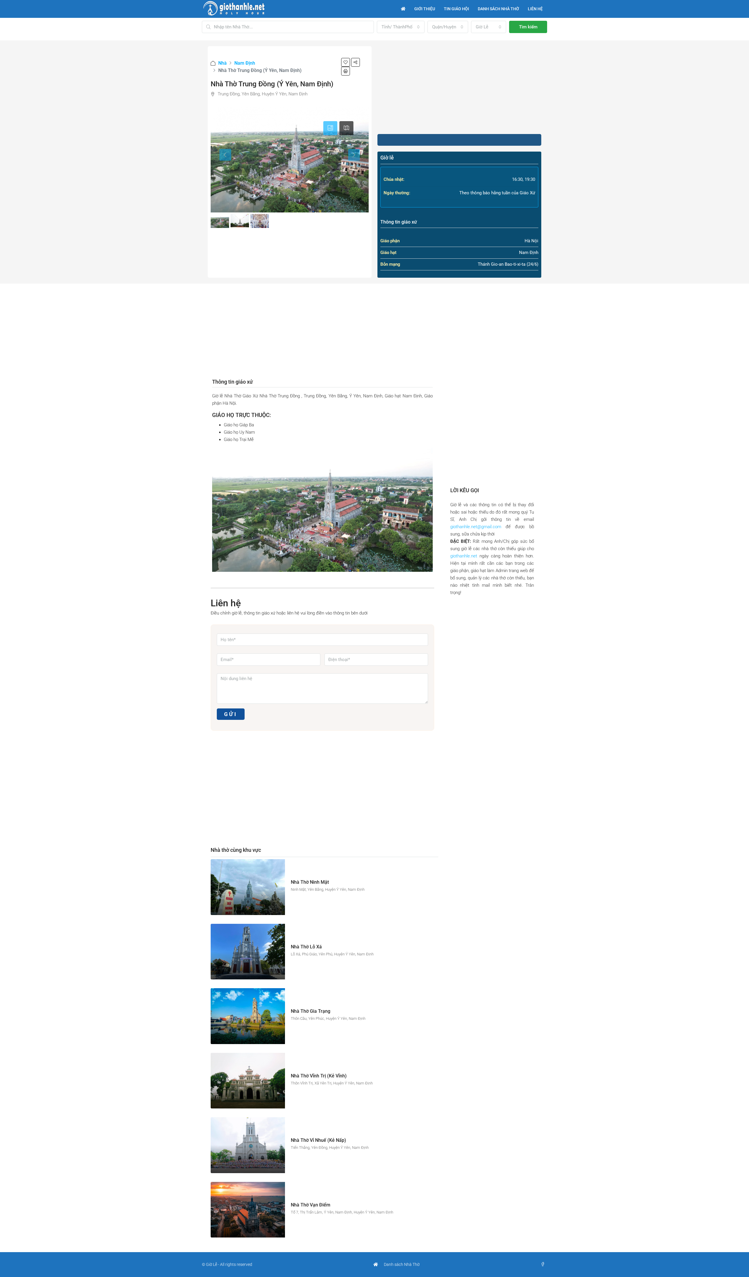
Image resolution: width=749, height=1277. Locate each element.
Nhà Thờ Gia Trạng (310, 1011)
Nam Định (244, 63)
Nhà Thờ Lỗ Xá (306, 947)
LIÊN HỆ (535, 8)
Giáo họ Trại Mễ (239, 439)
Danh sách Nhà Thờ (402, 1264)
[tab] (330, 128)
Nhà (222, 63)
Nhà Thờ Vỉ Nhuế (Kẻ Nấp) (318, 1140)
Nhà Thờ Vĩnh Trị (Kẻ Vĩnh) (319, 1076)
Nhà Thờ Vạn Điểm (310, 1205)
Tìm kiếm (528, 27)
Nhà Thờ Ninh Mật (310, 882)
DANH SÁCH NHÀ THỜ (498, 8)
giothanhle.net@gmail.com (475, 526)
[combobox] (401, 27)
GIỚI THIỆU (424, 8)
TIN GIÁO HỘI (456, 8)
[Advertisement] (459, 87)
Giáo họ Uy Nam (239, 432)
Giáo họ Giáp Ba (239, 425)
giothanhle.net (463, 556)
